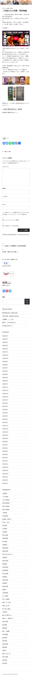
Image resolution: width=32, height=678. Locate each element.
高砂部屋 (4, 660)
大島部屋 (4, 528)
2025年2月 (5, 384)
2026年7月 (5, 339)
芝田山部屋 (5, 621)
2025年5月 (5, 374)
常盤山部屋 (5, 548)
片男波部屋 (5, 592)
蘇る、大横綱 (5, 631)
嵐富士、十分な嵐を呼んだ (9, 322)
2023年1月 (5, 464)
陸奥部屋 (4, 647)
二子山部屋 (5, 496)
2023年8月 (5, 441)
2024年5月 (5, 412)
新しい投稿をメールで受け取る (10, 225)
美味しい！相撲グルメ (8, 618)
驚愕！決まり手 (6, 653)
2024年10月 (5, 396)
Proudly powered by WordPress (10, 674)
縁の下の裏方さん (7, 615)
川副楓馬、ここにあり (8, 319)
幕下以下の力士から (7, 554)
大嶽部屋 (4, 532)
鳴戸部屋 (4, 663)
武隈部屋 (4, 583)
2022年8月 (5, 480)
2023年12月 (5, 428)
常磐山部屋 (5, 551)
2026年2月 (5, 348)
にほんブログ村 (6, 265)
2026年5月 (5, 342)
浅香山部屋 (5, 586)
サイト (4, 204)
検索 (3, 297)
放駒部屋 (4, 564)
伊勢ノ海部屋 (5, 506)
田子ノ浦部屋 (5, 599)
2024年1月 (5, 425)
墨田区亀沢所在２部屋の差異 (9, 313)
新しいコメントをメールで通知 (10, 220)
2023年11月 (5, 432)
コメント (5, 166)
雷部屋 (4, 650)
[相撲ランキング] (6, 283)
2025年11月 (5, 355)
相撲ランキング (6, 285)
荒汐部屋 (4, 625)
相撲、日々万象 (7, 151)
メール (4, 196)
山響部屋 (4, 544)
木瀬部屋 (4, 576)
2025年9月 (5, 361)
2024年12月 (5, 390)
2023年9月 (5, 438)
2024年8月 (5, 403)
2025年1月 (5, 387)
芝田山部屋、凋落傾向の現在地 (10, 316)
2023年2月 (5, 461)
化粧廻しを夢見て (7, 519)
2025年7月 (5, 368)
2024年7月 (5, 406)
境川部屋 (4, 525)
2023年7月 (5, 445)
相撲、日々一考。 (9, 2)
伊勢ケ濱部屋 (5, 503)
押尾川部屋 (5, 560)
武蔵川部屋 (5, 580)
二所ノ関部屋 (5, 500)
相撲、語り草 (5, 605)
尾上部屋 (4, 541)
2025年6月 (5, 371)
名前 (4, 188)
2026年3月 (5, 345)
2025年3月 (5, 380)
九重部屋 (4, 493)
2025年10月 (5, 358)
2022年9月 (5, 477)
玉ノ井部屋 (5, 596)
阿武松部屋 (5, 644)
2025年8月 (5, 364)
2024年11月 (5, 393)
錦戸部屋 (4, 640)
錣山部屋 (4, 637)
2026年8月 (5, 336)
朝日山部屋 (5, 573)
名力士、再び (5, 522)
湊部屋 (4, 589)
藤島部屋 (4, 628)
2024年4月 (5, 416)
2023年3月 (5, 457)
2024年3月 (5, 419)
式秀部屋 (4, 557)
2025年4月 (5, 377)
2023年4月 (5, 454)
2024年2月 (5, 422)
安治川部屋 (5, 535)
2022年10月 (5, 473)
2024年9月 (5, 400)
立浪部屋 (4, 612)
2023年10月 (5, 435)
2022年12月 (5, 467)
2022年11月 (5, 470)
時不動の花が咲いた (7, 325)
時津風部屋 (5, 570)
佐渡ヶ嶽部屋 (5, 509)
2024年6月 (5, 409)
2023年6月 (5, 448)
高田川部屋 (5, 657)
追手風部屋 (5, 634)
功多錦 (11, 8)
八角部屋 (4, 512)
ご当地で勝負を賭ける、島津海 (12, 109)
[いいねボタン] (4, 138)
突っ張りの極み (6, 609)
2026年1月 (5, 352)
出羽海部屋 (5, 516)
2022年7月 (5, 483)
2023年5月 (5, 451)
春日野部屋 (5, 567)
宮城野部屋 (5, 538)
